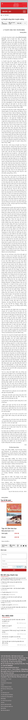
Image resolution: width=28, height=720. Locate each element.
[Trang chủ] (1, 15)
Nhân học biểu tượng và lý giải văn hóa (11, 582)
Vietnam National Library (6, 686)
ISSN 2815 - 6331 (6, 11)
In (17, 546)
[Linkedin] (25, 546)
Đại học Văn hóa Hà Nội (6, 704)
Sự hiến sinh (8, 594)
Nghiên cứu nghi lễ (10, 604)
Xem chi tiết (5, 541)
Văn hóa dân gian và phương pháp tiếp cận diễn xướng (13, 601)
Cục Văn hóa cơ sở (5, 692)
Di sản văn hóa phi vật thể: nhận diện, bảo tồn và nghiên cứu (14, 607)
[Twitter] (23, 546)
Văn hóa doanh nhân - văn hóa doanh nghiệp (13, 589)
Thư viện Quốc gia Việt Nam (7, 694)
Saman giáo (8, 586)
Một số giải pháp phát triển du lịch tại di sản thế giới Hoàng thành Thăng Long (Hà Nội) (14, 578)
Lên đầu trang (12, 546)
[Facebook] (21, 546)
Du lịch (7, 15)
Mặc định (19, 23)
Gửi (14, 570)
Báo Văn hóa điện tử (5, 710)
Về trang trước (4, 546)
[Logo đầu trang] (14, 4)
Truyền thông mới (10, 592)
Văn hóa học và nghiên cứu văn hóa (11, 636)
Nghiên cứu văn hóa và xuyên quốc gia (11, 597)
